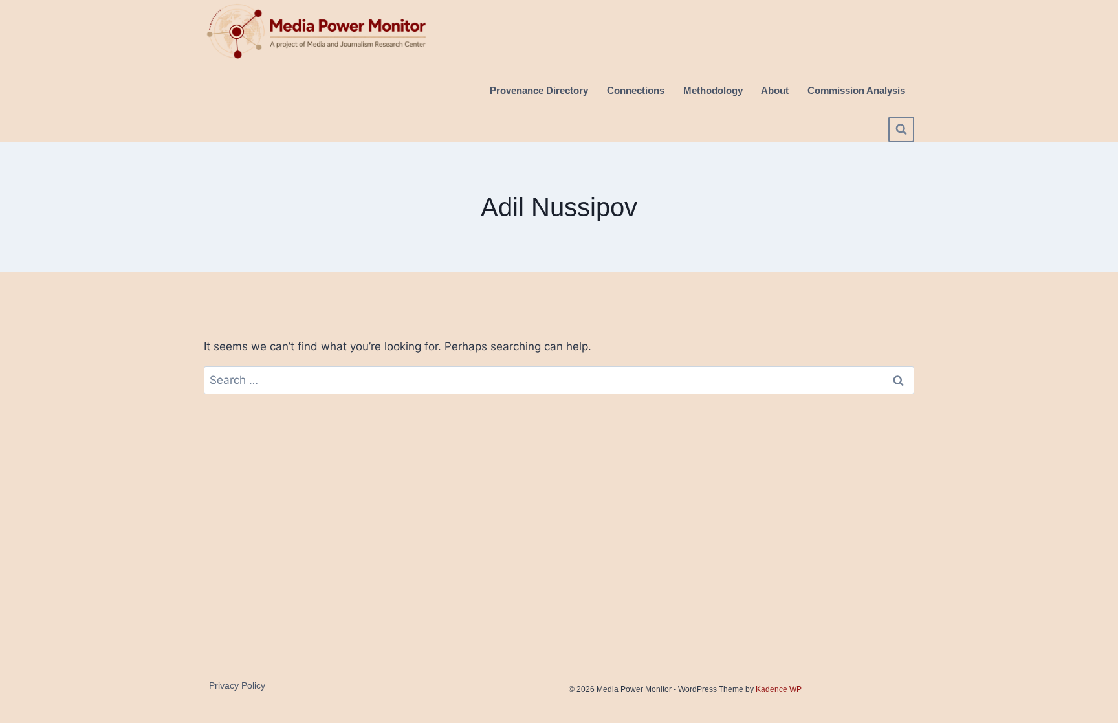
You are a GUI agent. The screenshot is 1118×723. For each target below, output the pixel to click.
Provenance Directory (539, 90)
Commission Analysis (856, 90)
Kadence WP (779, 689)
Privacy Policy (237, 685)
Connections (635, 90)
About (775, 90)
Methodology (713, 90)
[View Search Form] (901, 129)
